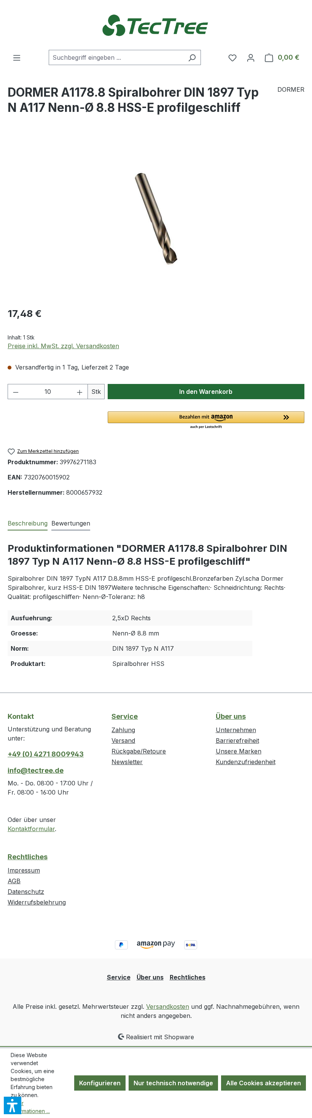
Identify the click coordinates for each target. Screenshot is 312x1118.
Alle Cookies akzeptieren (263, 1083)
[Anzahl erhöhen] (80, 391)
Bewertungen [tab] (70, 523)
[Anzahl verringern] (16, 391)
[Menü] (17, 57)
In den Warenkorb (205, 391)
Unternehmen (236, 730)
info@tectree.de (36, 770)
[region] (156, 218)
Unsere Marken (238, 751)
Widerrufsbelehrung (37, 902)
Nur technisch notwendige (173, 1083)
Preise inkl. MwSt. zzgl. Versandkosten (63, 346)
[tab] (28, 523)
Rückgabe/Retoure (138, 751)
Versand (123, 740)
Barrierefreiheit (237, 740)
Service (124, 716)
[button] (206, 420)
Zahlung (123, 730)
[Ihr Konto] (251, 57)
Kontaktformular (31, 829)
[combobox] (116, 57)
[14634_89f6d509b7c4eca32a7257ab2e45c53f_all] (156, 218)
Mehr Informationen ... (30, 1107)
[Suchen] (192, 57)
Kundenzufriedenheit (245, 762)
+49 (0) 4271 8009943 (46, 754)
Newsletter (127, 762)
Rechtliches (28, 857)
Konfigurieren (100, 1083)
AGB (14, 881)
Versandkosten (167, 1006)
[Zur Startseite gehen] (156, 25)
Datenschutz (26, 891)
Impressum (24, 870)
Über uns (231, 716)
